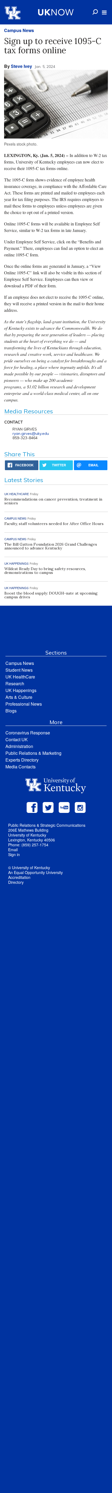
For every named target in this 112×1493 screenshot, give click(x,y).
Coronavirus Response (27, 733)
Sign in (14, 854)
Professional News (23, 704)
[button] (104, 12)
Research (14, 683)
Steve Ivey (21, 66)
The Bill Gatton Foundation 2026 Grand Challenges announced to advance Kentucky (50, 546)
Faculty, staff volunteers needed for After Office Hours (54, 523)
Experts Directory (22, 760)
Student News (19, 670)
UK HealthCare (20, 677)
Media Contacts (20, 766)
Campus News (19, 30)
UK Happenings (20, 690)
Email (13, 849)
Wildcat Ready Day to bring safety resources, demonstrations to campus (45, 570)
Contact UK (16, 739)
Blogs (11, 711)
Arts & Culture (18, 697)
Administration (19, 746)
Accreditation (19, 877)
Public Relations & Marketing (33, 753)
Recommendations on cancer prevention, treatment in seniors (53, 501)
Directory (16, 882)
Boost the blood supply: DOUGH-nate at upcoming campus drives (51, 595)
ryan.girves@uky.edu (31, 433)
